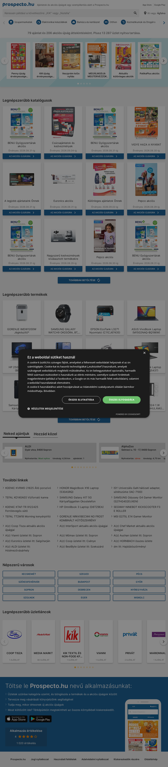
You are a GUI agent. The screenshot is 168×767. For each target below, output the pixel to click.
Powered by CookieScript (128, 414)
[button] (45, 409)
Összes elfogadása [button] (121, 399)
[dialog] (84, 383)
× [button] (144, 353)
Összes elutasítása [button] (81, 399)
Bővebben (49, 391)
